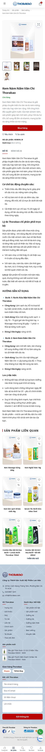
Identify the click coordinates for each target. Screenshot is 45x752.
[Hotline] (40, 732)
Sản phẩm (15, 10)
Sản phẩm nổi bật (33, 608)
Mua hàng (22, 128)
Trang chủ (5, 10)
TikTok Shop (18, 671)
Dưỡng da (30, 615)
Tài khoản (8, 634)
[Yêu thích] (18, 439)
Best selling (25, 10)
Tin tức (7, 619)
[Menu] (4, 3)
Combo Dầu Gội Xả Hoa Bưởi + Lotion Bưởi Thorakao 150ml (12, 552)
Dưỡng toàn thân (33, 623)
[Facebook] (4, 731)
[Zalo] (14, 731)
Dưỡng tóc (30, 619)
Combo (29, 626)
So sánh (21, 134)
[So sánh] (18, 444)
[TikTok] (9, 731)
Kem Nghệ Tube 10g (33, 467)
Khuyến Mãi (30, 634)
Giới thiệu (8, 611)
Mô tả (5, 151)
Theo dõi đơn (9, 638)
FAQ (6, 615)
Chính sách (8, 626)
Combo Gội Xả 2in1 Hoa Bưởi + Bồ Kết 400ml (33, 552)
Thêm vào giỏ (33, 558)
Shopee (7, 671)
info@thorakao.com (12, 595)
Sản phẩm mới (32, 611)
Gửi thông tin (22, 716)
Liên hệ (7, 623)
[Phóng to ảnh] (38, 24)
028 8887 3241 (10, 592)
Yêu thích (9, 134)
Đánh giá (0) (16, 151)
